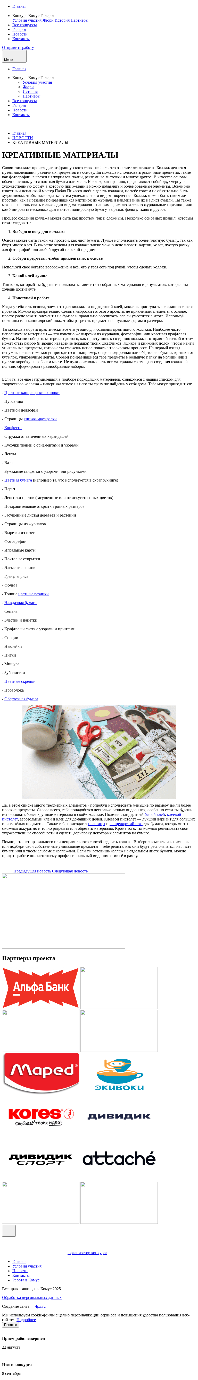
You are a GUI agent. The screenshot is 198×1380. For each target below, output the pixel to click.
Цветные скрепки (20, 681)
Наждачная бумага (20, 602)
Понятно (10, 1325)
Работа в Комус (25, 1280)
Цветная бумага (18, 480)
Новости (20, 34)
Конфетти (13, 427)
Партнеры (79, 20)
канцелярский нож (126, 824)
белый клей (155, 814)
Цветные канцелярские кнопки (32, 392)
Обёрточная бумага (21, 699)
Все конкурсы (24, 25)
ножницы (96, 824)
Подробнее (26, 1319)
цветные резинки (33, 594)
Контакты (21, 39)
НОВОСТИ (22, 138)
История (62, 20)
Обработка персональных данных (32, 1297)
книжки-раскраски (40, 419)
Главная (19, 6)
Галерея (19, 29)
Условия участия (27, 20)
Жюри (48, 20)
